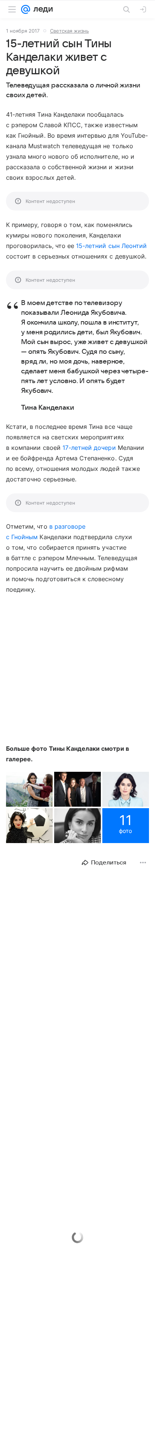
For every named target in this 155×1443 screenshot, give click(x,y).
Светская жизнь (69, 31)
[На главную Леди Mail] (41, 9)
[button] (29, 789)
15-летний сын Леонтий (111, 246)
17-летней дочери (89, 447)
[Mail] (25, 9)
